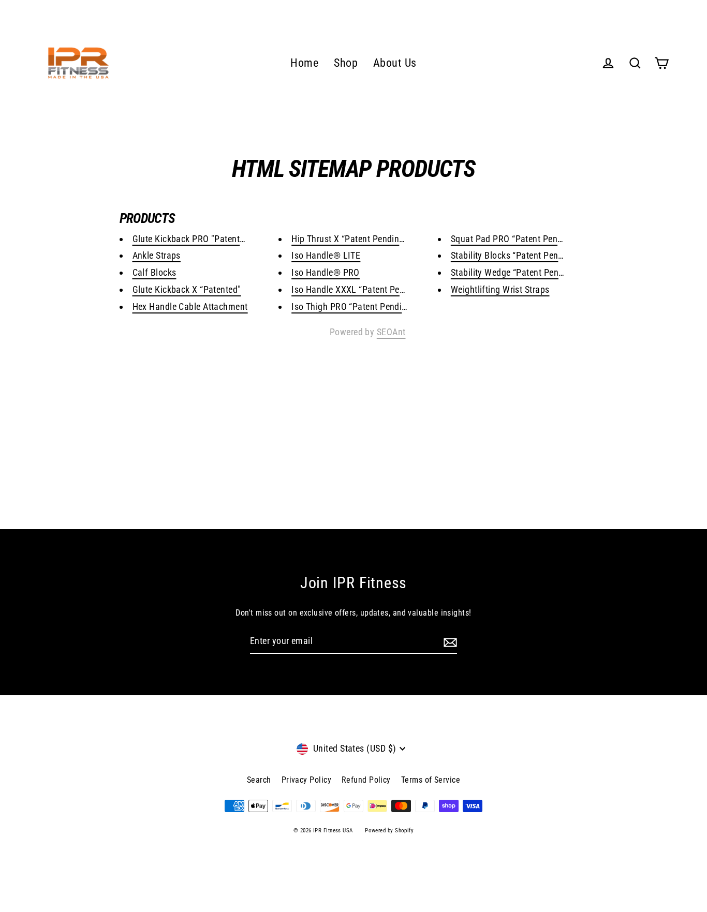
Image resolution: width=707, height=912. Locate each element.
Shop (346, 62)
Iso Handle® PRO (325, 272)
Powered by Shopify (389, 830)
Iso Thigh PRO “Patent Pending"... (357, 306)
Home (304, 62)
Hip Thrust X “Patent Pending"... (353, 238)
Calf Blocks (154, 272)
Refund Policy (366, 780)
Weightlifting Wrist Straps (500, 289)
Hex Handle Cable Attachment (190, 306)
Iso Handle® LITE (325, 255)
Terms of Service (430, 780)
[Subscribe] (448, 642)
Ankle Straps (156, 255)
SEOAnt (391, 331)
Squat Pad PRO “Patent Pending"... (518, 238)
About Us (395, 62)
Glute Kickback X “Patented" (186, 289)
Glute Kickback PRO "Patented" (192, 238)
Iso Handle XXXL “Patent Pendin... (358, 289)
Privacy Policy (306, 780)
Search (259, 780)
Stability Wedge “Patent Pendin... (515, 272)
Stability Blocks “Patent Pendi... (512, 255)
